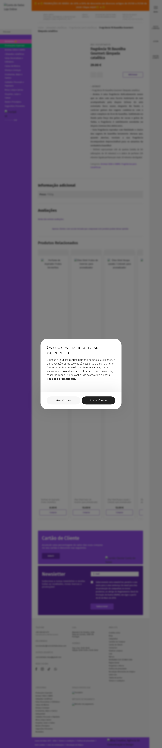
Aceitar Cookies (98, 400)
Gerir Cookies (63, 400)
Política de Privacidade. (61, 378)
